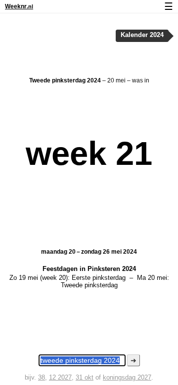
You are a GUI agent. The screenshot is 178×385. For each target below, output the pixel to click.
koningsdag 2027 (127, 377)
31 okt (84, 377)
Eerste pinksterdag (99, 277)
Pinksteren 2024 (112, 268)
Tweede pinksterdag (89, 285)
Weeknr (19, 6)
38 (41, 377)
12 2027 (60, 377)
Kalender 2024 (142, 35)
